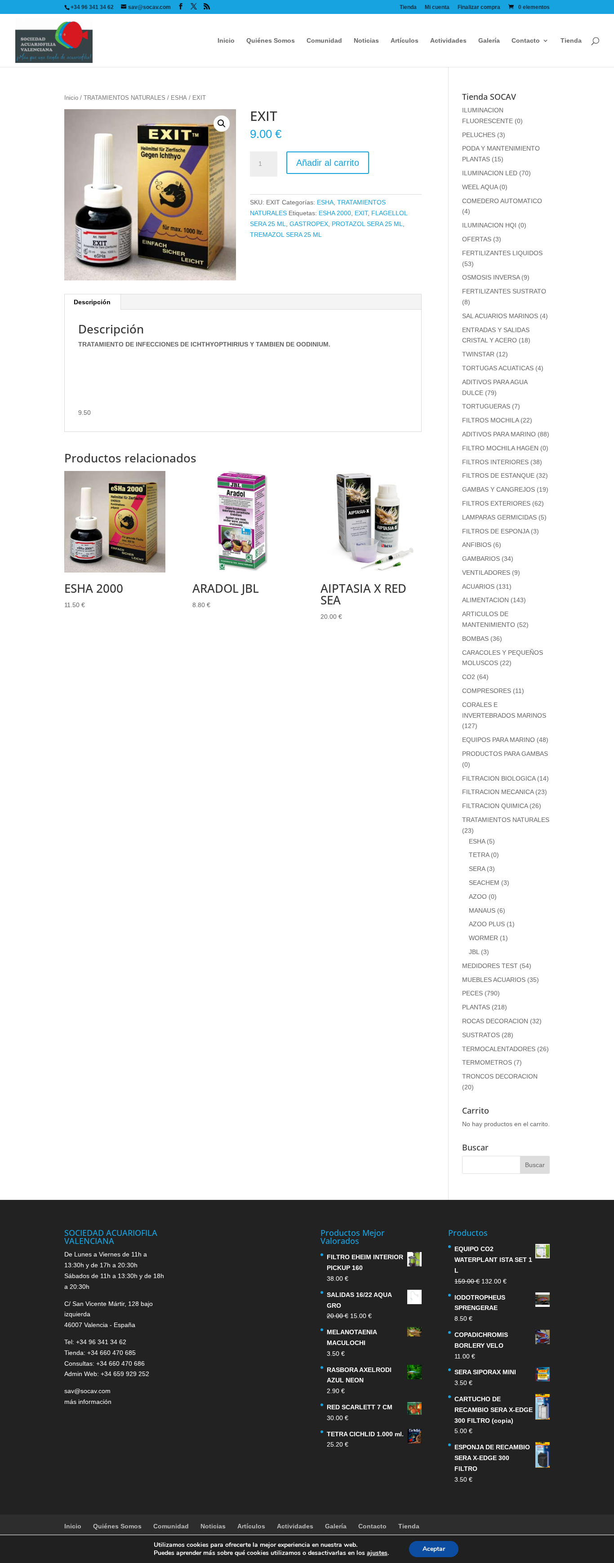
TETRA (479, 854)
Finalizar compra (479, 7)
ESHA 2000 (335, 213)
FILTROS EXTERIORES (496, 503)
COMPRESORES (486, 690)
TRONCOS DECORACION (500, 1076)
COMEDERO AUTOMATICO (502, 200)
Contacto (526, 40)
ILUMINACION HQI (489, 225)
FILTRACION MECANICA (498, 791)
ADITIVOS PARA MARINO (499, 434)
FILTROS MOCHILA (490, 420)
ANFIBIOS (476, 544)
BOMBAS (475, 638)
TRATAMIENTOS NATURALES (124, 97)
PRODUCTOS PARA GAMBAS (505, 753)
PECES (472, 993)
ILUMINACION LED (489, 173)
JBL (474, 951)
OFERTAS (476, 239)
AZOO (478, 896)
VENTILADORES (486, 572)
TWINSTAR (478, 354)
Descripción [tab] (92, 302)
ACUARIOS (478, 586)
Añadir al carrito (327, 163)
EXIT (361, 213)
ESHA (179, 97)
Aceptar (434, 1549)
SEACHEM (484, 882)
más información (87, 1401)
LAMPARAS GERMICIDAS (499, 517)
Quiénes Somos (270, 40)
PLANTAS (476, 1007)
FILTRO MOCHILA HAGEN (500, 448)
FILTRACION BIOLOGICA (498, 778)
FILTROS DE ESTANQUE (498, 475)
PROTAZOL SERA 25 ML (367, 223)
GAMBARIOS (481, 558)
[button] (222, 123)
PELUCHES (478, 134)
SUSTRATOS (481, 1035)
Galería (489, 40)
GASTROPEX (308, 223)
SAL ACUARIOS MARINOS (500, 316)
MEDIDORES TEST (490, 965)
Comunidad (324, 40)
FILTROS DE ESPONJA (495, 531)
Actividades (448, 40)
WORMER (483, 937)
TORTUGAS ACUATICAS (498, 368)
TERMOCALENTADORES (498, 1048)
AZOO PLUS (487, 924)
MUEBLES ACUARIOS (493, 979)
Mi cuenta (437, 7)
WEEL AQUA (480, 187)
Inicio (226, 40)
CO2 (468, 676)
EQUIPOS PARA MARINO (498, 739)
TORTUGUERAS (486, 406)
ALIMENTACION (485, 600)
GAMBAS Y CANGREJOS (498, 489)
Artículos (404, 40)
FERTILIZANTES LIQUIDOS (502, 253)
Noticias (366, 40)
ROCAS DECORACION (495, 1021)
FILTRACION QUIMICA (495, 805)
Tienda (408, 7)
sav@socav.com (87, 1390)
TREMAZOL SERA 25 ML (286, 234)
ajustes (377, 1553)
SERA (477, 868)
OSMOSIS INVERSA (491, 277)
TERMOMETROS (487, 1062)
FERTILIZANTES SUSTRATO (504, 291)
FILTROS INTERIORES (495, 462)
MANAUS (482, 910)
